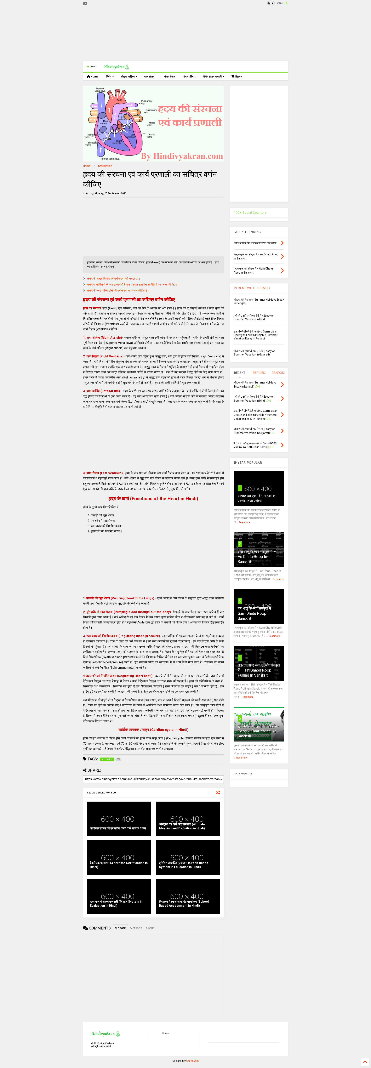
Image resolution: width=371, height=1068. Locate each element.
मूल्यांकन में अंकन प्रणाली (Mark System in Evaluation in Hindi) (116, 903)
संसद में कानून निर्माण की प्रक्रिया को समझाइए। (113, 278)
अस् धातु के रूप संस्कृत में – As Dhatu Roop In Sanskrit (257, 556)
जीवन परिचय (189, 76)
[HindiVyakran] (116, 68)
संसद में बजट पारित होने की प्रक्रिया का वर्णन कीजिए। (117, 290)
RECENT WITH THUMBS (252, 288)
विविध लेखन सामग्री (212, 76)
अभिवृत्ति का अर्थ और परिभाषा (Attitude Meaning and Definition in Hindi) (182, 826)
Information (105, 166)
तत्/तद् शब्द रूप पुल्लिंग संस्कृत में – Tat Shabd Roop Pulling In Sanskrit (259, 670)
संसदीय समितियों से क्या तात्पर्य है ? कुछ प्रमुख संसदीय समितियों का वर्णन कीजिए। (132, 284)
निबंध (108, 76)
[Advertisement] (153, 34)
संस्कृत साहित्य (128, 76)
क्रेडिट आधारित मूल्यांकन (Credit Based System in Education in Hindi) (183, 865)
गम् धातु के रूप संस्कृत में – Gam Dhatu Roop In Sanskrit (256, 613)
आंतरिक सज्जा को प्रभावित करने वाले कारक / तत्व (118, 828)
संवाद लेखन (169, 76)
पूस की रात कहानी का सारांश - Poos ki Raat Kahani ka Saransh (258, 731)
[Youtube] (85, 3)
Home (94, 76)
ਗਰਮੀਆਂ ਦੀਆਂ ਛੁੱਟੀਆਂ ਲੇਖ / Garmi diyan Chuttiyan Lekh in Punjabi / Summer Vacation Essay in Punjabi (255, 335)
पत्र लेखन (149, 76)
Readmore (244, 522)
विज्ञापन (238, 76)
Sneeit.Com (192, 1060)
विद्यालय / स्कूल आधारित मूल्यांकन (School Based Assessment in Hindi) (184, 903)
